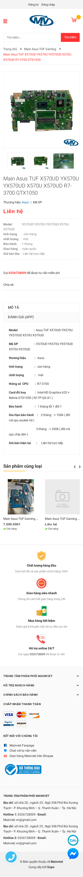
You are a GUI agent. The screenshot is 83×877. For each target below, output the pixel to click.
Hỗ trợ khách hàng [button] (19, 685)
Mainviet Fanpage (22, 745)
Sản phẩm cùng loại (22, 466)
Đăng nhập (48, 4)
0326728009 (17, 273)
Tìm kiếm (70, 37)
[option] (18, 162)
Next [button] (80, 467)
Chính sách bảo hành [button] (20, 694)
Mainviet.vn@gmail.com (20, 820)
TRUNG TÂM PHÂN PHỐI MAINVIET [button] (27, 676)
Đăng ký (33, 4)
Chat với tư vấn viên (23, 750)
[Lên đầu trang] (75, 869)
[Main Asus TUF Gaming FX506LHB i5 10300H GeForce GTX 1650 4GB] (62, 496)
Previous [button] (74, 467)
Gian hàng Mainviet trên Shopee (31, 756)
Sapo (50, 867)
